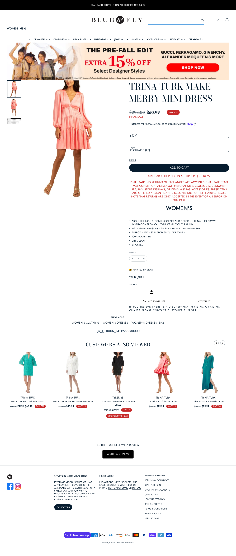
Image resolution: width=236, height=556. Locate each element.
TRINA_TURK (136, 277)
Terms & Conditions (156, 508)
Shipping (132, 160)
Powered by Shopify (125, 543)
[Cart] (227, 20)
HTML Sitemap (152, 518)
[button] (216, 343)
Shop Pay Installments (157, 489)
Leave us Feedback (155, 499)
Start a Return (153, 485)
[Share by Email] (132, 292)
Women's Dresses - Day (147, 323)
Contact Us (151, 494)
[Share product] (151, 292)
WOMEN (12, 28)
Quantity (132, 252)
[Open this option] (28, 372)
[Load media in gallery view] (14, 88)
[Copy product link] (139, 292)
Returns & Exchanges (157, 480)
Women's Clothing (85, 323)
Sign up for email (118, 487)
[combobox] (176, 21)
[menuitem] (40, 39)
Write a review (118, 454)
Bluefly (112, 543)
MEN (23, 28)
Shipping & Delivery (156, 475)
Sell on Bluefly (153, 504)
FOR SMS (136, 487)
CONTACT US (63, 507)
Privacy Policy (153, 513)
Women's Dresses (115, 323)
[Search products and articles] (202, 21)
